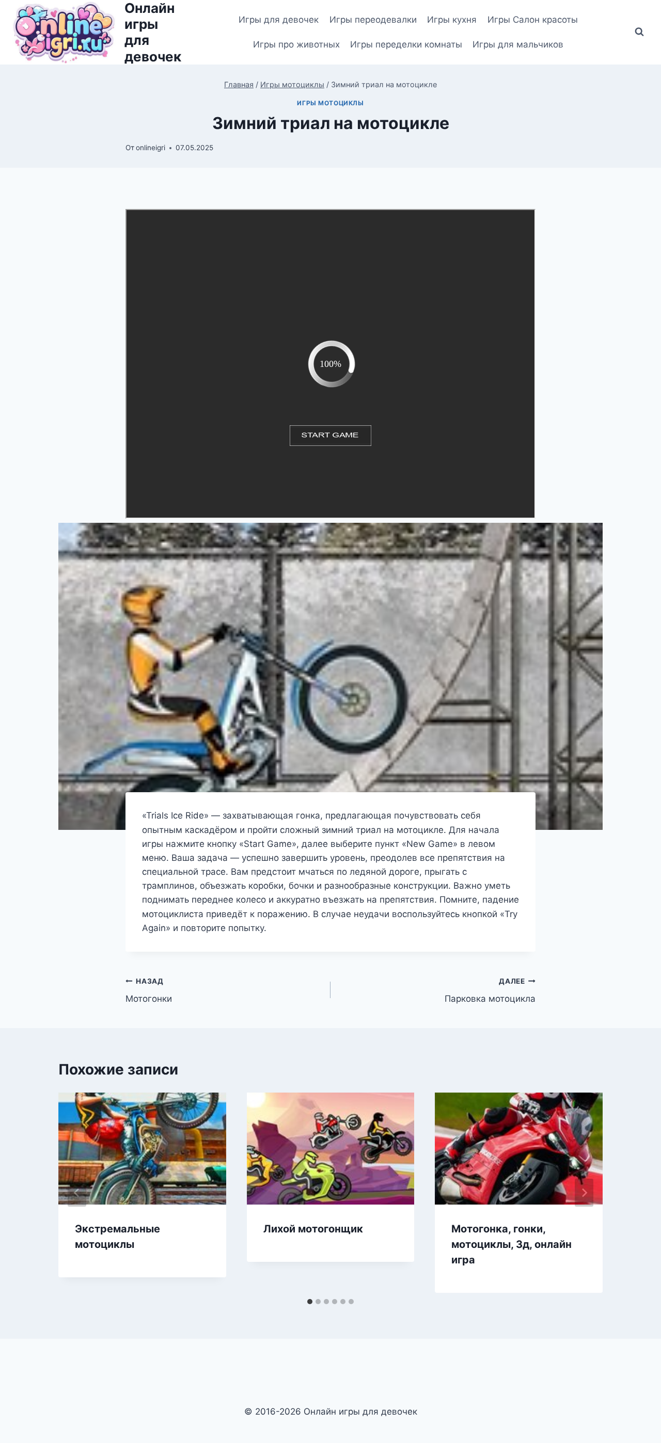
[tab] (309, 1301)
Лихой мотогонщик (313, 1229)
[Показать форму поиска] (639, 32)
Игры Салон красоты (532, 19)
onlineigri (150, 147)
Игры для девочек (279, 19)
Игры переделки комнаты (406, 44)
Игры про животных (296, 44)
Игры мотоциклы (330, 103)
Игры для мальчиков (518, 44)
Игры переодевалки (373, 19)
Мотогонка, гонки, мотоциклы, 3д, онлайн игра (511, 1244)
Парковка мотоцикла (490, 990)
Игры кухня (452, 19)
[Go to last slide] (77, 1193)
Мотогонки (148, 990)
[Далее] (584, 1193)
